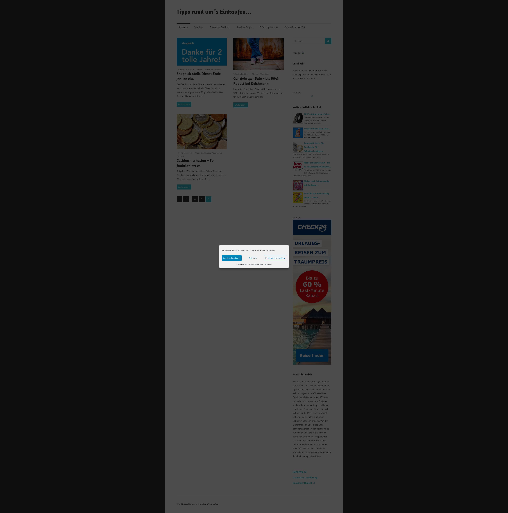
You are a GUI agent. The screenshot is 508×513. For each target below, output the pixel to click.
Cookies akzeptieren (231, 258)
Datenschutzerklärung (256, 264)
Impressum (268, 264)
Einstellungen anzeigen (275, 258)
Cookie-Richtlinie (241, 264)
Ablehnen (253, 258)
